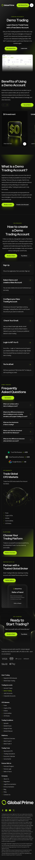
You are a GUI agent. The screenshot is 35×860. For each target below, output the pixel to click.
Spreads (6, 723)
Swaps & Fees (8, 728)
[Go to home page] (8, 5)
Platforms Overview (9, 738)
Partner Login (7, 769)
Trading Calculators (9, 754)
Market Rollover (8, 731)
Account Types (8, 688)
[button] (7, 105)
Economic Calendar (9, 756)
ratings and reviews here (25, 851)
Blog (5, 789)
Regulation (7, 781)
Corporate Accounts (9, 696)
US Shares (8, 523)
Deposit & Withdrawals (10, 678)
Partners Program (9, 766)
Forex (6, 513)
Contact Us (7, 794)
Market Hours (7, 726)
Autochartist (7, 759)
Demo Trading (8, 691)
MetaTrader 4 (8, 744)
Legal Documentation (10, 784)
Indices (7, 518)
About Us (6, 779)
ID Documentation (9, 787)
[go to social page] (3, 810)
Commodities (9, 521)
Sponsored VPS (8, 751)
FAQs (5, 792)
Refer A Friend (8, 771)
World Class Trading (9, 681)
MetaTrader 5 (8, 741)
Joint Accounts (8, 693)
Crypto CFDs (9, 515)
